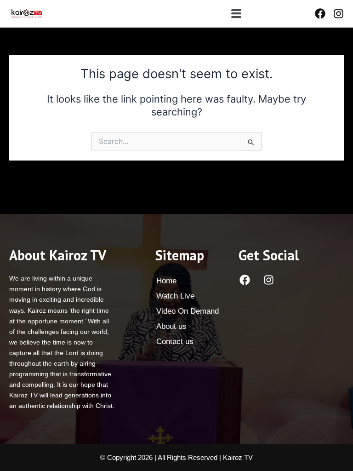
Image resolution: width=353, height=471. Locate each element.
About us (171, 326)
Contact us (175, 341)
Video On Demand (187, 311)
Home (166, 280)
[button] (236, 14)
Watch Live (175, 296)
